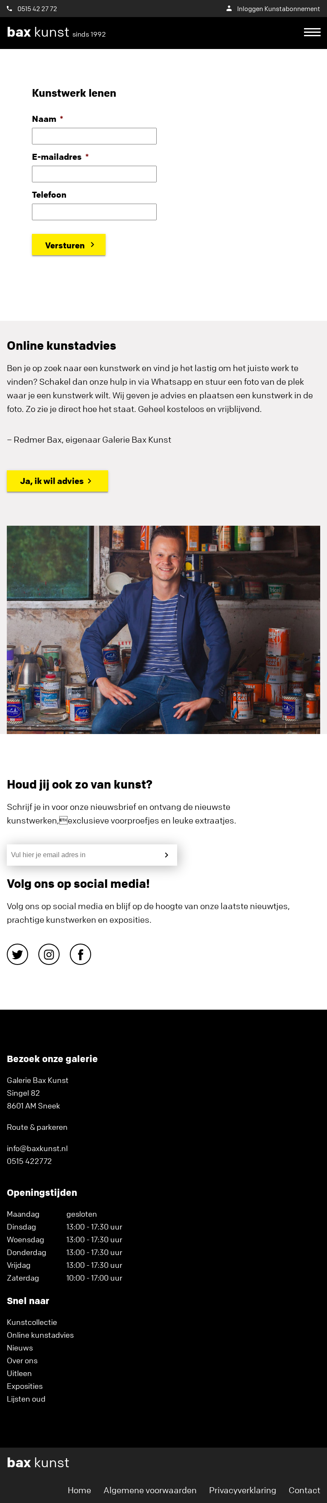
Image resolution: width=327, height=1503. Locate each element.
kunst (56, 32)
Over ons (22, 1360)
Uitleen (19, 1373)
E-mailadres (60, 156)
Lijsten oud (26, 1398)
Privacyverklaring (242, 1490)
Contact (304, 1490)
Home (79, 1490)
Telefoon (49, 194)
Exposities (25, 1386)
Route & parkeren (37, 1127)
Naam (47, 118)
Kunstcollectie (32, 1322)
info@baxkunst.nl (37, 1148)
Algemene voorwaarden (150, 1490)
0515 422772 (29, 1161)
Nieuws (20, 1347)
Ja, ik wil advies (52, 480)
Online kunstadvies (40, 1334)
